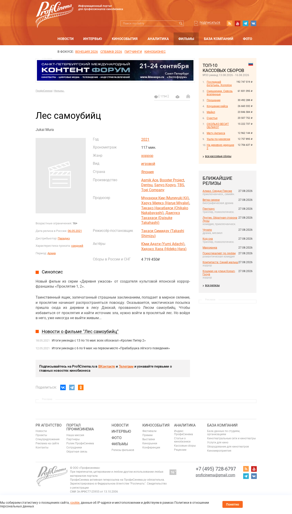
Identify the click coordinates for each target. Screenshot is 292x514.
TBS (180, 185)
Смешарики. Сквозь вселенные (220, 93)
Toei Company (152, 190)
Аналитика (158, 39)
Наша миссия (75, 435)
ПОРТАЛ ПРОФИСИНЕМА (80, 427)
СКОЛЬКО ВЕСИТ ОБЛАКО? (218, 125)
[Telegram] (72, 387)
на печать (177, 97)
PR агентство (49, 425)
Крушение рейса (217, 106)
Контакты (42, 447)
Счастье (212, 118)
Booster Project (172, 180)
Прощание (213, 100)
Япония (147, 172)
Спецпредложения (48, 439)
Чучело (207, 229)
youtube (237, 23)
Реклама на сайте (47, 443)
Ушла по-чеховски (218, 139)
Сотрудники (74, 447)
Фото (247, 39)
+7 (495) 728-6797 (216, 469)
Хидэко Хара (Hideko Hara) (164, 249)
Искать (181, 23)
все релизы (212, 285)
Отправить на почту (188, 96)
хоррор (147, 156)
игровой (148, 164)
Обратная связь (76, 451)
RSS (229, 23)
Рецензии (180, 449)
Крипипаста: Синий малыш (220, 262)
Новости (65, 39)
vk (253, 23)
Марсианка (210, 247)
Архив (51, 253)
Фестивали (149, 431)
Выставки (148, 439)
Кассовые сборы (185, 445)
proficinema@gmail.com (215, 475)
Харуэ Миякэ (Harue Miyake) (165, 203)
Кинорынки (149, 443)
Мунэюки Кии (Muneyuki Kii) (165, 198)
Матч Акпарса (216, 133)
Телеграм (126, 366)
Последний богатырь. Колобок (219, 83)
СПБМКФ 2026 (111, 51)
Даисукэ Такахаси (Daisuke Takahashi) (160, 218)
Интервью (92, 39)
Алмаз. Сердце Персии (217, 191)
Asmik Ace (149, 180)
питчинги (133, 51)
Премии (147, 435)
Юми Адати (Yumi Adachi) (163, 244)
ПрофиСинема (44, 90)
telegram (245, 23)
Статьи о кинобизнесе (182, 440)
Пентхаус (209, 208)
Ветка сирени (211, 199)
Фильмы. (59, 90)
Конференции (151, 447)
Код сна (208, 238)
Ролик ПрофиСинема (80, 443)
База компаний (218, 39)
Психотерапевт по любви (219, 253)
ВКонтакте (106, 366)
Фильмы (186, 39)
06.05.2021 (75, 231)
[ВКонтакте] (63, 387)
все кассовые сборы (218, 156)
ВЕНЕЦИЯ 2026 (86, 51)
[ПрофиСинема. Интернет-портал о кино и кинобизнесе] (54, 9)
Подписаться (210, 22)
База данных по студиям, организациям (223, 432)
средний (77, 245)
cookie (74, 502)
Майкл (211, 112)
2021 (145, 139)
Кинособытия (125, 39)
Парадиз (64, 238)
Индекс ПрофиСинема (183, 432)
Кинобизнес (155, 51)
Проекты (41, 435)
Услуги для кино (217, 442)
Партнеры (73, 439)
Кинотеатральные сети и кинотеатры (231, 438)
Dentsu (147, 185)
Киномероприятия (219, 450)
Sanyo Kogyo (165, 185)
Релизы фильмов (123, 450)
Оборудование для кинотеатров (228, 446)
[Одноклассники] (80, 387)
